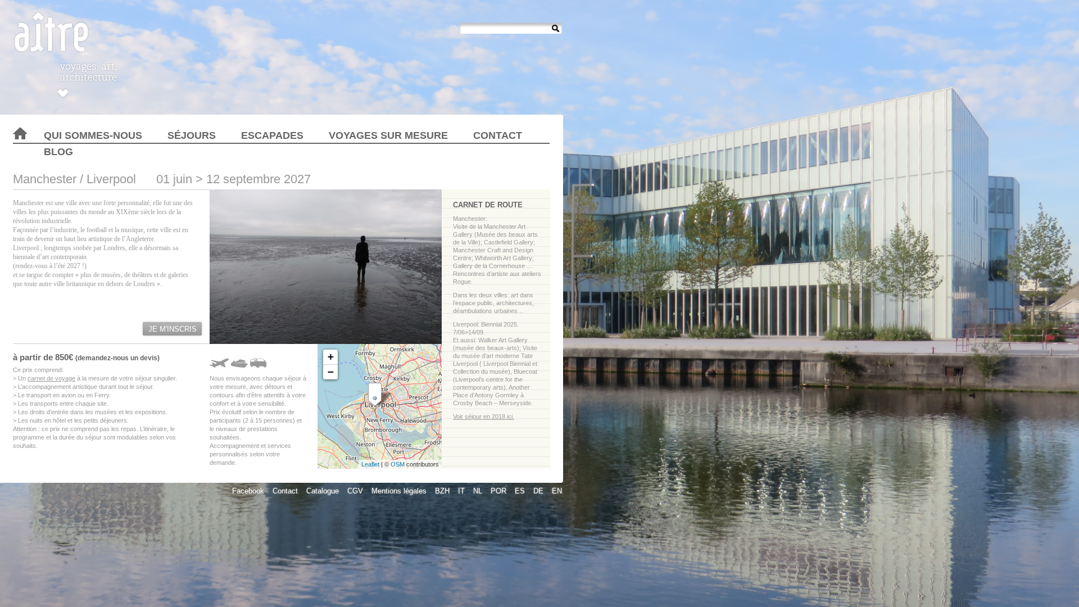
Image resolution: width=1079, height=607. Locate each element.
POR (498, 491)
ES (520, 491)
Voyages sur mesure (388, 135)
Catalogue (322, 491)
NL (477, 491)
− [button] (331, 372)
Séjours (191, 135)
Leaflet (370, 464)
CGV (355, 491)
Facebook (248, 491)
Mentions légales (399, 491)
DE (538, 491)
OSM (398, 464)
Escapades (272, 135)
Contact (497, 135)
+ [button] (331, 357)
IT (461, 491)
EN (557, 491)
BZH (442, 491)
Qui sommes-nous (93, 135)
